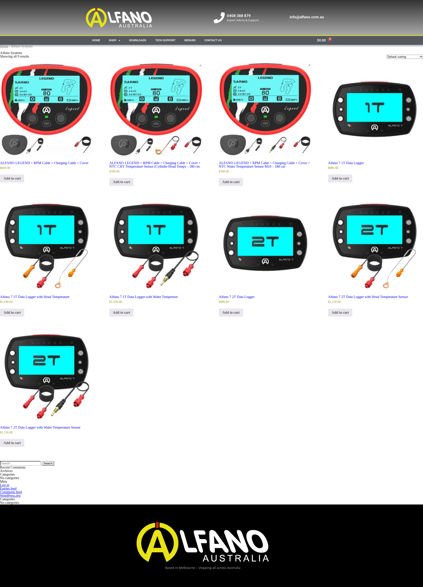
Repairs (190, 40)
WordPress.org (10, 495)
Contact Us (213, 40)
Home (96, 40)
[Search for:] (21, 463)
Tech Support (165, 40)
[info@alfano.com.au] (282, 17)
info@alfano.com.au (307, 17)
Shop (112, 40)
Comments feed (11, 492)
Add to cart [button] (12, 178)
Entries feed (8, 488)
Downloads (137, 40)
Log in (4, 485)
